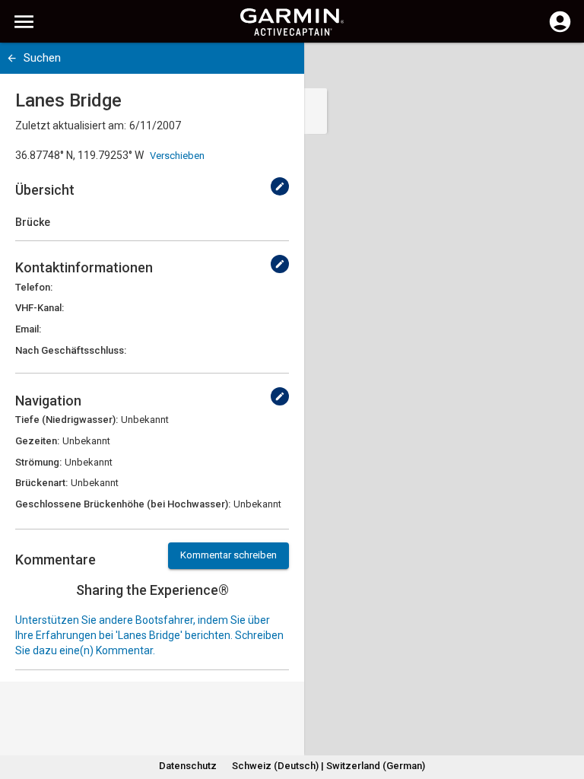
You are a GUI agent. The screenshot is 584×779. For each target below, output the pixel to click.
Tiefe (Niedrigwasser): (66, 419)
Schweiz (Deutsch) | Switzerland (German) (328, 765)
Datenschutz (188, 765)
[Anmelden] (560, 30)
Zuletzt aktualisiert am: (70, 125)
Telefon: (33, 287)
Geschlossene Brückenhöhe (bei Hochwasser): (122, 504)
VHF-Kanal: (39, 307)
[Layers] (558, 68)
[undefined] (280, 186)
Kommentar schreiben (228, 555)
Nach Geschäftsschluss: (70, 350)
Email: (28, 329)
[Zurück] (12, 58)
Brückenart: (41, 482)
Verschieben (177, 155)
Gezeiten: (37, 441)
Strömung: (38, 462)
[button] (565, 709)
